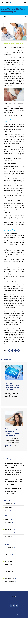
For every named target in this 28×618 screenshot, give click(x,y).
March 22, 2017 (9, 399)
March (8, 564)
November (10, 578)
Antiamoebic (9, 529)
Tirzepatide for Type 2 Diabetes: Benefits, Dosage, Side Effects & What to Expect (14, 464)
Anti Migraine (9, 526)
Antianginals (9, 532)
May (8, 558)
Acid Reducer (9, 504)
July (8, 551)
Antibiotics (8, 536)
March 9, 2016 (8, 445)
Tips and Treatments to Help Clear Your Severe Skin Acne (13, 386)
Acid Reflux (8, 507)
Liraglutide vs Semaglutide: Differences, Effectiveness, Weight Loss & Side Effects (13, 481)
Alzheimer (8, 522)
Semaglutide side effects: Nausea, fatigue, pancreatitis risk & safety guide (14, 490)
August (9, 547)
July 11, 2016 (7, 348)
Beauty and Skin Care (16, 43)
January (9, 571)
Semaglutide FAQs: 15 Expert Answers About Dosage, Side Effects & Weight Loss (14, 472)
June (8, 554)
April (8, 561)
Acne (6, 43)
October (9, 581)
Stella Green (17, 348)
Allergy (7, 519)
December (9, 575)
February (9, 568)
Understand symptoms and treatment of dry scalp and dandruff (13, 432)
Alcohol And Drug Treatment (14, 514)
